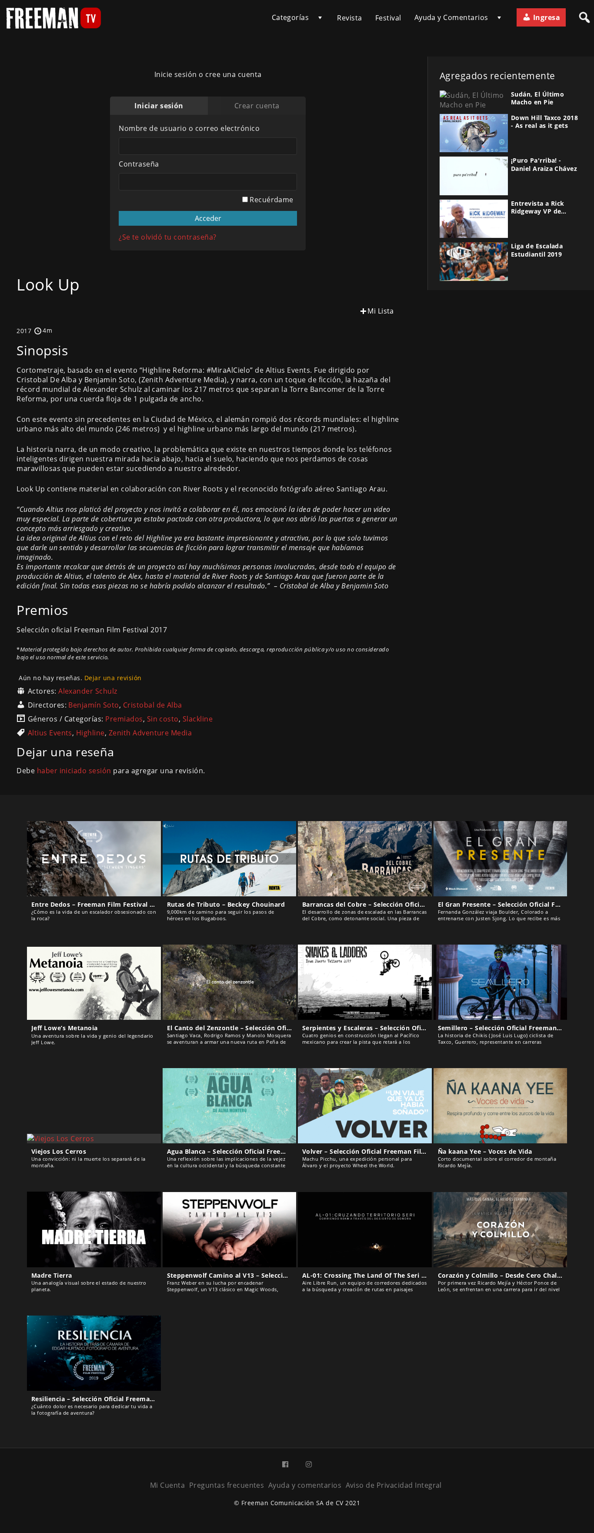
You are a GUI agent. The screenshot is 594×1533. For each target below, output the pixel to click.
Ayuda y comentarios (304, 1485)
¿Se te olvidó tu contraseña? (167, 237)
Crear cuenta (257, 105)
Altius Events (50, 733)
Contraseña (139, 164)
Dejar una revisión (113, 678)
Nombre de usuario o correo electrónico (189, 128)
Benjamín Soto (93, 705)
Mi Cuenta (167, 1485)
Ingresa (545, 17)
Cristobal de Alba (152, 705)
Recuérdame (271, 199)
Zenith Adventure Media (150, 733)
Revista (349, 18)
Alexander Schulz (87, 691)
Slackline (198, 719)
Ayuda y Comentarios (451, 17)
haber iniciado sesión (74, 770)
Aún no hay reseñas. (80, 678)
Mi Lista (380, 311)
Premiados (124, 719)
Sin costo (163, 719)
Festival (388, 18)
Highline (90, 733)
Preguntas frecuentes (226, 1485)
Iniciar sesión (159, 105)
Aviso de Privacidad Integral (394, 1485)
